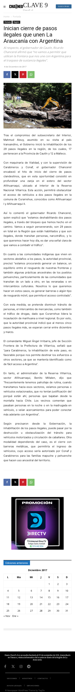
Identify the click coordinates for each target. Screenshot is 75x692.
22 (49, 604)
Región (16, 22)
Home (6, 16)
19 (18, 604)
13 (31, 597)
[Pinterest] (23, 74)
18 (7, 604)
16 (58, 597)
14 (41, 597)
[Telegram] (29, 666)
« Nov (6, 616)
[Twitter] (13, 666)
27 (31, 610)
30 (58, 610)
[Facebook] (6, 74)
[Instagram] (21, 666)
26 (18, 610)
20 (31, 604)
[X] (15, 74)
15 (49, 597)
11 (7, 597)
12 (18, 597)
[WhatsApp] (31, 74)
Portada (17, 16)
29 (49, 610)
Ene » (15, 616)
